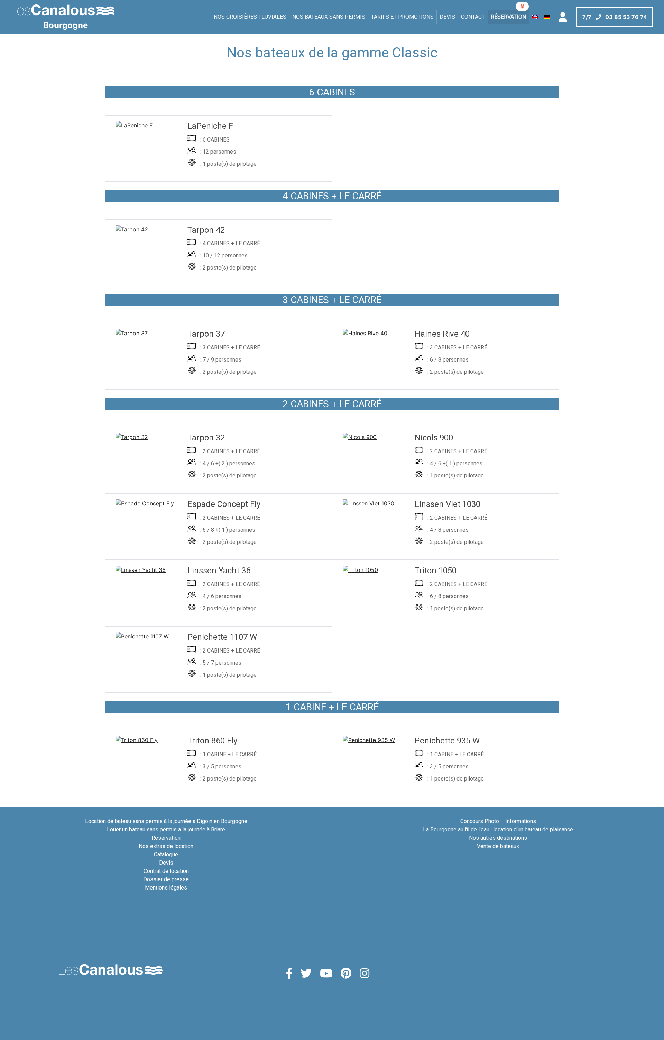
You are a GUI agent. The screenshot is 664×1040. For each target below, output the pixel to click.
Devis (447, 16)
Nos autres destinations (498, 837)
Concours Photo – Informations (498, 821)
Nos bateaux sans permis (328, 16)
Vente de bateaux (498, 846)
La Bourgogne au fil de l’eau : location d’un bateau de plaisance (498, 829)
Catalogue (166, 854)
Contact (473, 16)
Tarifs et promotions (402, 16)
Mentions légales (166, 887)
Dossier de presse (166, 879)
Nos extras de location (166, 846)
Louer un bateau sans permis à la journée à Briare (166, 829)
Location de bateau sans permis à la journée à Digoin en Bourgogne (166, 821)
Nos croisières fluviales (250, 16)
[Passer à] (535, 17)
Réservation (508, 16)
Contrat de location (166, 871)
